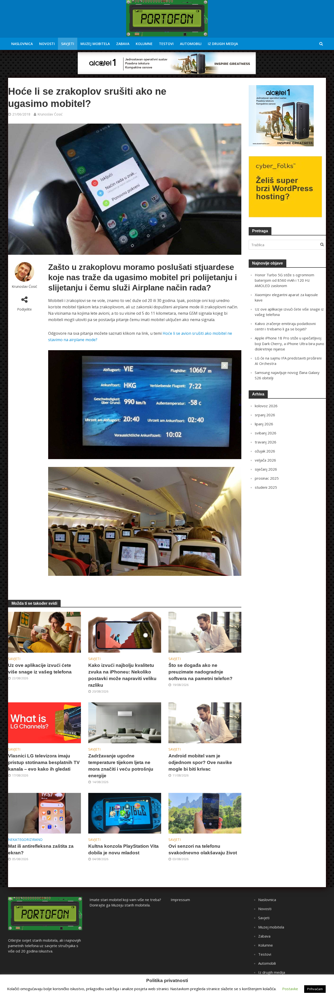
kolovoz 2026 (266, 405)
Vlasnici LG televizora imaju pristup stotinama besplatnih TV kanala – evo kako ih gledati (44, 762)
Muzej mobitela (95, 43)
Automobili (190, 43)
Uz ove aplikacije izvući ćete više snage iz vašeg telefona (40, 668)
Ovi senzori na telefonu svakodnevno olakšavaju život (202, 849)
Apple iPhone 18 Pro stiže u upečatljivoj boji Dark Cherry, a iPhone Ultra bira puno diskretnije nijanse (289, 343)
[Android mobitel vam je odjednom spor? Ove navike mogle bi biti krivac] (204, 722)
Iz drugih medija (223, 43)
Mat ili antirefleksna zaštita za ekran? (41, 849)
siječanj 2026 (266, 469)
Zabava (122, 43)
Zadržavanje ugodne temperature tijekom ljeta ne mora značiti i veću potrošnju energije (120, 765)
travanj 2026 (265, 442)
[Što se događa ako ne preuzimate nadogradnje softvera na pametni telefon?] (204, 632)
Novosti (47, 43)
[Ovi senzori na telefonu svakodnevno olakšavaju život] (204, 812)
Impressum (180, 899)
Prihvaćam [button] (315, 989)
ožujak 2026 (265, 451)
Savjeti (67, 43)
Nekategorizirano (25, 839)
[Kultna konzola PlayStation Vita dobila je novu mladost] (124, 812)
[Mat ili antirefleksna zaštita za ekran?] (44, 812)
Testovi (166, 43)
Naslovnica (22, 43)
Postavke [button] (290, 988)
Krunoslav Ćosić (50, 114)
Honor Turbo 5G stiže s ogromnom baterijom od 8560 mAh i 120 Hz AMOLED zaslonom (284, 280)
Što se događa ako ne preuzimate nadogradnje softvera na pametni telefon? (200, 672)
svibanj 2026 (265, 432)
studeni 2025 (266, 487)
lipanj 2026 (264, 423)
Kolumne (144, 43)
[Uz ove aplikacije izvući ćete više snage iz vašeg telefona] (44, 632)
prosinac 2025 (267, 478)
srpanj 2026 (265, 414)
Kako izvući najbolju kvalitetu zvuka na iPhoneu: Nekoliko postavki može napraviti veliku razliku (122, 675)
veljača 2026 (265, 460)
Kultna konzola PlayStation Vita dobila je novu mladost (123, 849)
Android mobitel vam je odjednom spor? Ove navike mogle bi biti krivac (200, 762)
